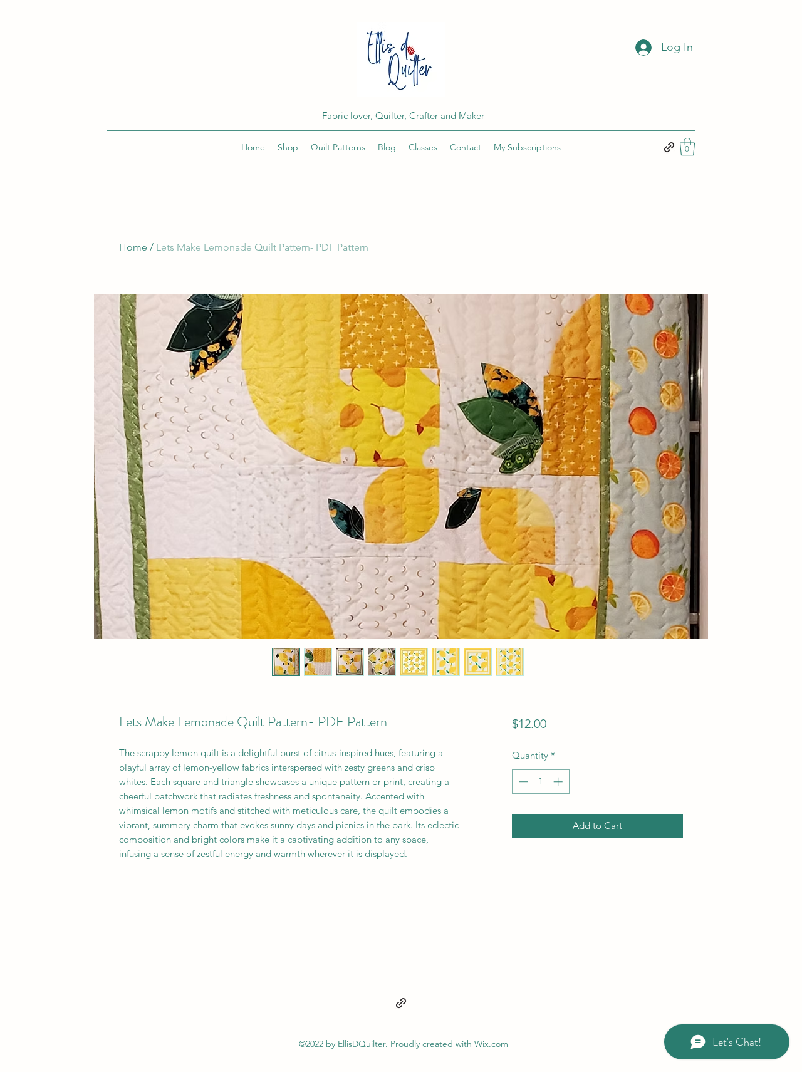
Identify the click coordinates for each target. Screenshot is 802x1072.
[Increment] (559, 781)
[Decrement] (522, 781)
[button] (687, 147)
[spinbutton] (540, 781)
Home (133, 247)
